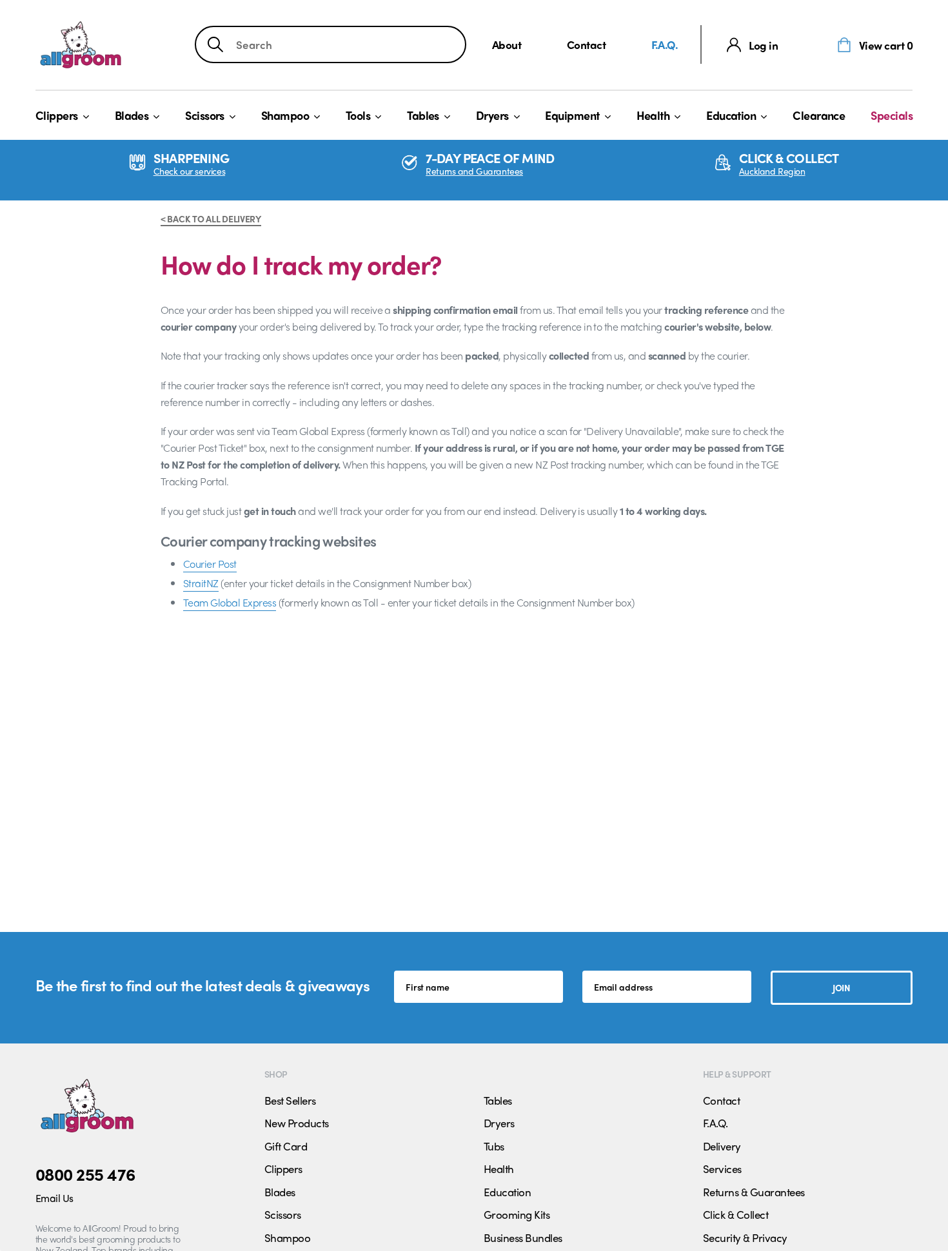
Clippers (56, 115)
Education (731, 115)
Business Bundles (523, 1237)
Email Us (54, 1197)
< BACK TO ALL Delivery (211, 218)
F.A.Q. (664, 44)
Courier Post (210, 563)
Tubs (494, 1146)
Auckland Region (772, 171)
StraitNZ (201, 583)
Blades (132, 115)
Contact (586, 44)
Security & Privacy (745, 1237)
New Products (296, 1122)
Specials (892, 115)
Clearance (819, 115)
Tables (423, 115)
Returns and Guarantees (474, 171)
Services (722, 1168)
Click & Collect (735, 1214)
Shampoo (285, 115)
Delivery (722, 1146)
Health (653, 115)
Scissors (204, 115)
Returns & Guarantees (754, 1191)
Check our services (189, 171)
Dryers (492, 115)
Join (841, 987)
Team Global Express (229, 602)
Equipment (572, 115)
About (506, 44)
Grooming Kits (516, 1214)
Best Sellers (290, 1100)
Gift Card (285, 1146)
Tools (358, 115)
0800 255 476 (85, 1173)
